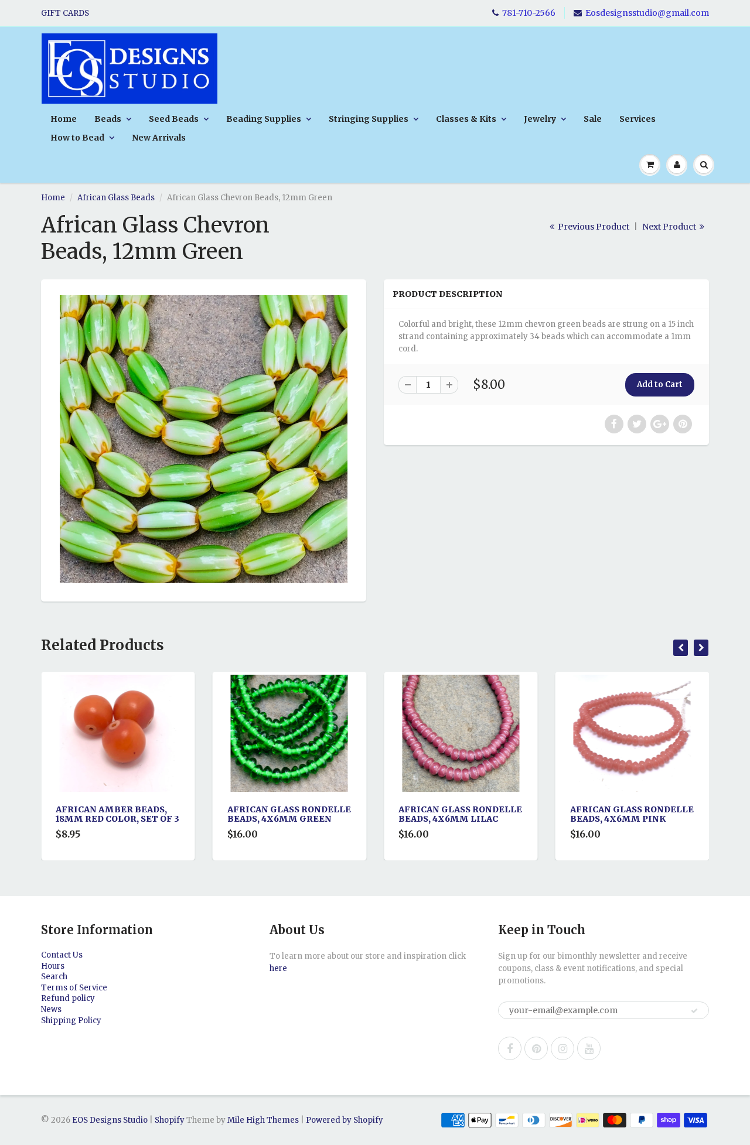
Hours (52, 966)
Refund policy (68, 998)
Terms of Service (74, 988)
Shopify (170, 1120)
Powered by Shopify (344, 1120)
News (51, 1009)
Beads (107, 119)
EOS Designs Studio (110, 1120)
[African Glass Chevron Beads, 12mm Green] (204, 439)
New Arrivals (159, 137)
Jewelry (540, 119)
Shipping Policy (71, 1021)
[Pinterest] (536, 1048)
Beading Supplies (263, 119)
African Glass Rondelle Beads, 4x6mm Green (141, 814)
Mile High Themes (263, 1120)
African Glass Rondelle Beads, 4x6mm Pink (484, 814)
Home (63, 119)
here (278, 968)
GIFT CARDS (65, 13)
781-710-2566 (528, 13)
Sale (593, 119)
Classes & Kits (466, 119)
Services (637, 119)
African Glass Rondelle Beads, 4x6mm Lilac (312, 814)
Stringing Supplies (368, 119)
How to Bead (77, 137)
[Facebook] (509, 1048)
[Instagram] (562, 1048)
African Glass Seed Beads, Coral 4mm (642, 814)
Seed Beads (174, 119)
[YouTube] (589, 1048)
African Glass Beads (116, 198)
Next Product (670, 226)
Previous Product (592, 226)
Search (54, 977)
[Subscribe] (694, 1011)
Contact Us (62, 955)
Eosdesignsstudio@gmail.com (647, 13)
